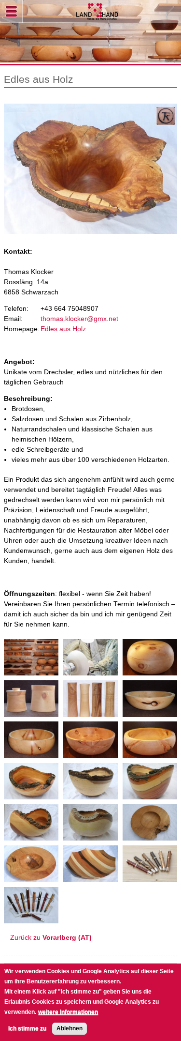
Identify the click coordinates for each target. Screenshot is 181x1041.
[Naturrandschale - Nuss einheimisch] (90, 794)
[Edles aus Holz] (31, 670)
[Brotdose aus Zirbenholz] (150, 670)
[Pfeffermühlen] (90, 712)
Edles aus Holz (63, 329)
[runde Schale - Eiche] (150, 835)
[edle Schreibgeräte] (31, 918)
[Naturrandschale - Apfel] (31, 794)
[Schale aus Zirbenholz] (150, 712)
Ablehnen (69, 1028)
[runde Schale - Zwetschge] (31, 877)
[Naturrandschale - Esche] (31, 835)
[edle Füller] (150, 877)
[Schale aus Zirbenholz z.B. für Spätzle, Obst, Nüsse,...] (31, 753)
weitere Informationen (68, 1012)
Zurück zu (51, 937)
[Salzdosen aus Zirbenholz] (31, 712)
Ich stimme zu (27, 1028)
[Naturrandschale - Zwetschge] (150, 794)
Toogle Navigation (11, 11)
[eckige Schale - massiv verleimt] (90, 877)
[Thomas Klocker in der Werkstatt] (90, 670)
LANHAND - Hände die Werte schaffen (97, 11)
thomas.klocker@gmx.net (79, 318)
